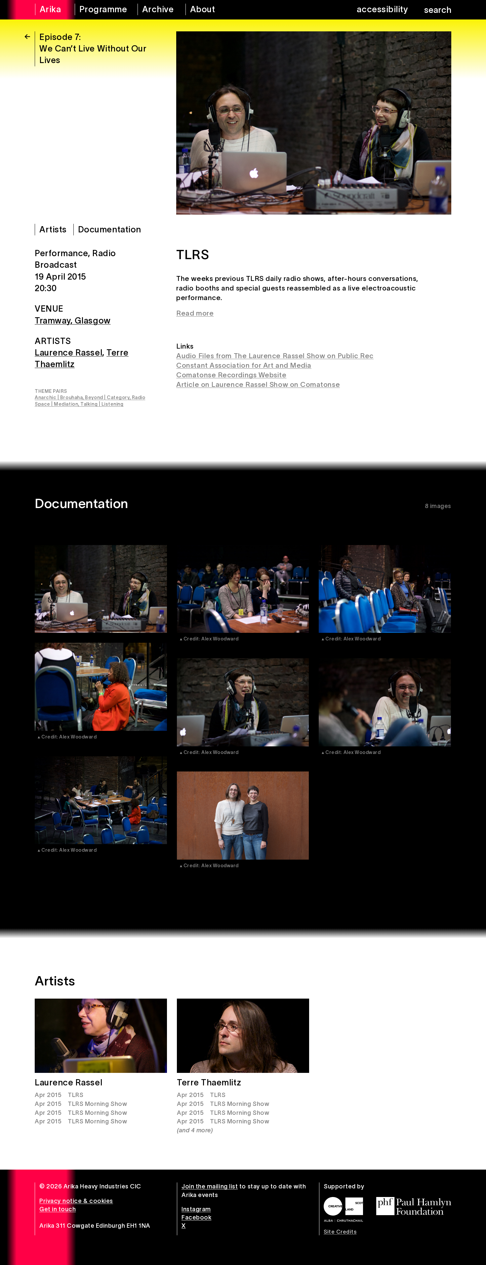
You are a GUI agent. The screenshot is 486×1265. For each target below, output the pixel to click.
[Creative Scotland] (343, 1209)
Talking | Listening (101, 404)
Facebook (196, 1217)
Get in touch (57, 1209)
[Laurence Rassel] (101, 1036)
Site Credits (340, 1232)
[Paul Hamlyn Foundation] (413, 1206)
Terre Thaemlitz (209, 1082)
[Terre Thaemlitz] (243, 1036)
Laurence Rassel (68, 352)
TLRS (75, 1095)
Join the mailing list (210, 1186)
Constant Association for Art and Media (243, 365)
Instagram (196, 1209)
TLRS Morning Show (97, 1104)
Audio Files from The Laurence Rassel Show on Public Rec (275, 355)
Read (185, 313)
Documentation (109, 229)
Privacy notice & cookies (76, 1201)
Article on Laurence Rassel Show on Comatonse (258, 384)
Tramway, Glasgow (73, 320)
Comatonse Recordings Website (231, 375)
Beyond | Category (107, 397)
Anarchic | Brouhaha (59, 397)
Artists (53, 229)
